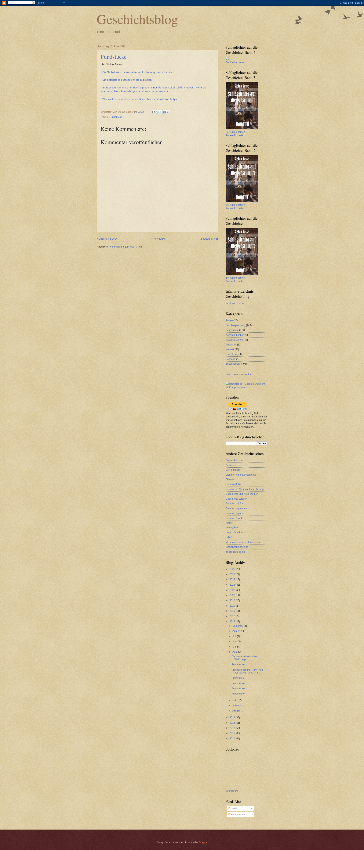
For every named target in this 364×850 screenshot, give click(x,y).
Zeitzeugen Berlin (235, 551)
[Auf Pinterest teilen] (168, 112)
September (238, 625)
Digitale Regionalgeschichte (241, 474)
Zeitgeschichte (234, 363)
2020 (233, 600)
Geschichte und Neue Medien (242, 493)
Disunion (230, 479)
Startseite (158, 239)
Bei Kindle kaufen (235, 62)
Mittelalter (231, 344)
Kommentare (237, 814)
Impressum (232, 790)
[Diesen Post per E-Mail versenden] (153, 112)
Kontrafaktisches (235, 335)
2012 (233, 728)
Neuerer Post (107, 239)
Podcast (230, 359)
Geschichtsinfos (234, 503)
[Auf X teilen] (161, 112)
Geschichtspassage (236, 508)
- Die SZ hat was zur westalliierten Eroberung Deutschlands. (137, 72)
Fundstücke (113, 56)
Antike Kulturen (234, 460)
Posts (233, 808)
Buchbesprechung (235, 325)
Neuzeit (230, 349)
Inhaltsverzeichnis (236, 303)
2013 (233, 722)
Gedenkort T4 (233, 484)
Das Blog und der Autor (238, 374)
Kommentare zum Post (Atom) (126, 246)
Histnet (229, 522)
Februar (237, 705)
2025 (233, 574)
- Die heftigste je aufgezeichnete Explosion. (126, 79)
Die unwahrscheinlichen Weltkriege (244, 658)
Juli (234, 636)
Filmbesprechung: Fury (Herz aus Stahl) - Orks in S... (248, 671)
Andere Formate (234, 135)
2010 (233, 738)
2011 (233, 733)
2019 (233, 605)
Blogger (203, 842)
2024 (233, 579)
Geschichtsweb (234, 518)
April (235, 652)
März (235, 700)
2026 (233, 569)
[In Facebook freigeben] (164, 112)
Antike (229, 320)
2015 (233, 621)
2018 (233, 610)
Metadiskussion (234, 339)
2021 (233, 595)
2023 (233, 584)
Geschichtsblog (137, 19)
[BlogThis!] (157, 112)
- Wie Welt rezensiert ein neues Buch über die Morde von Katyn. (139, 99)
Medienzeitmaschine (237, 546)
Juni (235, 641)
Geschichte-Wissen (236, 498)
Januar (236, 710)
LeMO (229, 537)
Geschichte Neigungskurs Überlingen (246, 489)
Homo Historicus (235, 532)
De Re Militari (233, 469)
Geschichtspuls (234, 513)
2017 (233, 616)
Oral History (232, 354)
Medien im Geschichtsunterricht (243, 542)
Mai (234, 646)
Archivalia (231, 465)
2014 (233, 717)
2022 (233, 590)
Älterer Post (209, 239)
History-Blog (232, 527)
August (236, 631)
